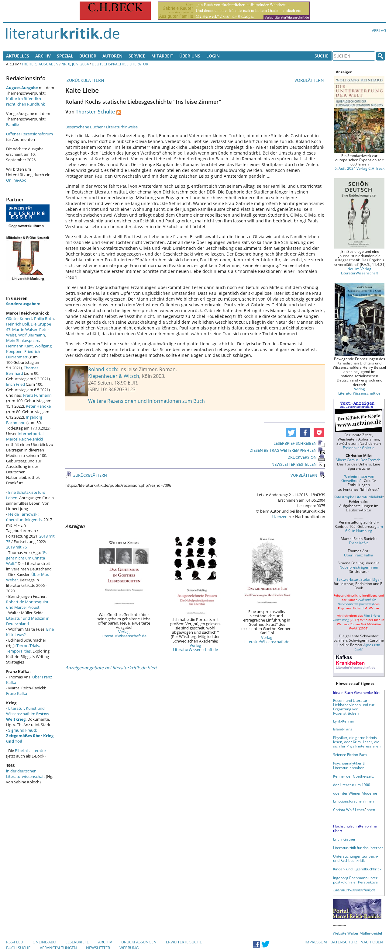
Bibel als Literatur (30, 750)
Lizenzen (279, 516)
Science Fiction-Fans (350, 754)
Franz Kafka (16, 693)
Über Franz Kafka (358, 554)
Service (137, 56)
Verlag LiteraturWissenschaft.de (124, 634)
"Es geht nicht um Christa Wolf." (26, 558)
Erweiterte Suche (184, 942)
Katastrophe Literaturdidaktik (358, 496)
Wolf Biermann (31, 335)
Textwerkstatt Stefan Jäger (358, 579)
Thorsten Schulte (95, 111)
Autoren (112, 56)
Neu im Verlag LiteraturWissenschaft (359, 270)
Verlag (379, 30)
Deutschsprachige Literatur (120, 63)
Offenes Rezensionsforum (29, 134)
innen (370, 809)
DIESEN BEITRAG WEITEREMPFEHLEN (283, 450)
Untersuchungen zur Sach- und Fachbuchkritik (355, 858)
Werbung (129, 947)
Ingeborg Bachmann (24, 419)
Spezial (65, 56)
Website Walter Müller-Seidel (357, 933)
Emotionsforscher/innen (353, 801)
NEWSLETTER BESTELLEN (294, 464)
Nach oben (371, 942)
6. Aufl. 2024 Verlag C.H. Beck (359, 168)
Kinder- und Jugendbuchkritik (357, 868)
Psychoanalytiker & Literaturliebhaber (349, 765)
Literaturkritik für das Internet (358, 847)
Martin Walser (24, 329)
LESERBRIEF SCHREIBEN (295, 443)
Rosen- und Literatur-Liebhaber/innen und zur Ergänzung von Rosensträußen (353, 707)
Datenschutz (343, 942)
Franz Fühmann (37, 395)
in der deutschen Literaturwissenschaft (25, 773)
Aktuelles (17, 56)
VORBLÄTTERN (309, 80)
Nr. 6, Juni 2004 (75, 63)
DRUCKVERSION (302, 457)
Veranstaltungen (58, 947)
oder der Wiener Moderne (355, 793)
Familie (12, 124)
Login (213, 56)
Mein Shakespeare (22, 340)
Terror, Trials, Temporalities (23, 648)
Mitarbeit (162, 56)
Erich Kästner (344, 839)
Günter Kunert (19, 318)
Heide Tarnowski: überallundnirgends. (24, 516)
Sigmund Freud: (29, 735)
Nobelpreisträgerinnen (358, 567)
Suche (322, 56)
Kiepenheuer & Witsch (113, 376)
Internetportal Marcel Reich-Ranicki (24, 436)
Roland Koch (102, 369)
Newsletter (98, 947)
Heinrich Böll (17, 324)
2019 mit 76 (16, 547)
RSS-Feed (14, 942)
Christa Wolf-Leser (348, 809)
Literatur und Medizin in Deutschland (28, 620)
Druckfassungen (139, 942)
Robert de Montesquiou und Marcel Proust (28, 604)
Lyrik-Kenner (343, 721)
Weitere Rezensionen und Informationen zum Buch (146, 401)
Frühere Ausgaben (40, 63)
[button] (291, 432)
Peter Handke (38, 406)
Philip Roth (44, 318)
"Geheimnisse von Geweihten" (357, 478)
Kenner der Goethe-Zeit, (353, 776)
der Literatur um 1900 (351, 784)
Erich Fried (15, 384)
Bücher (87, 56)
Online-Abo (16, 180)
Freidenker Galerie (358, 447)
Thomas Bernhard (22, 370)
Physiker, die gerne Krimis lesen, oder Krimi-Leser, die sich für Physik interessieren (356, 741)
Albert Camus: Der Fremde (358, 459)
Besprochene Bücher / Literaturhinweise (101, 127)
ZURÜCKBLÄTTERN (84, 80)
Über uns (189, 56)
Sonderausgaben (22, 303)
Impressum (316, 942)
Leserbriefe (77, 942)
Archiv (43, 56)
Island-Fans (342, 728)
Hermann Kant (19, 346)
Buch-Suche (18, 947)
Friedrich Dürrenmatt (23, 354)
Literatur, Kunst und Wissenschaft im (27, 713)
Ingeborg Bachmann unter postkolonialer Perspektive (355, 879)
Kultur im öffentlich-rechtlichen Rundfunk (25, 101)
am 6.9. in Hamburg (364, 528)
